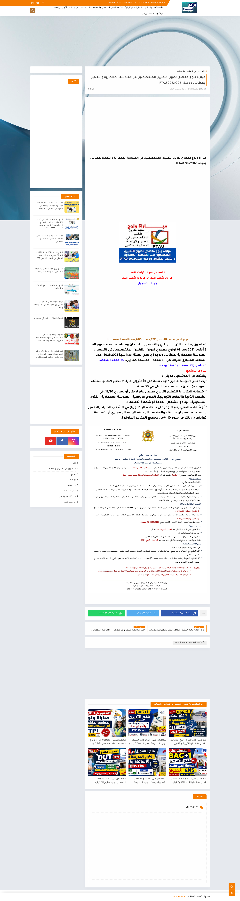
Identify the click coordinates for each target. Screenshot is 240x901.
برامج (144, 14)
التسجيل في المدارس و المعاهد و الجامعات (102, 8)
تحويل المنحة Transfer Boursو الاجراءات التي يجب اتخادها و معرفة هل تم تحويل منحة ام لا (49, 355)
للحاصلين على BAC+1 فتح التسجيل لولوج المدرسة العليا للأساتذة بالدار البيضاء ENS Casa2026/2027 (147, 742)
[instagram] (32, 3)
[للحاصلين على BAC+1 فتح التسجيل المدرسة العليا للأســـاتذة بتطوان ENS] (188, 762)
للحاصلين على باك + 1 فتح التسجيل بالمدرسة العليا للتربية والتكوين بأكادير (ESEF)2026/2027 (188, 742)
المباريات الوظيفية (134, 8)
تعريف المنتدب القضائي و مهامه (48, 319)
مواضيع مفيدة (156, 14)
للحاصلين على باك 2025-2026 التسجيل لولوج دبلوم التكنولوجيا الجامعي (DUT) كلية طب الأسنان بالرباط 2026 (109, 781)
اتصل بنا (111, 3)
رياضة (57, 8)
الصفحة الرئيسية (158, 3)
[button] (179, 613)
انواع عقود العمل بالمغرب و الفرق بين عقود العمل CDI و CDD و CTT (48, 305)
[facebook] (43, 3)
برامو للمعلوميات (179, 897)
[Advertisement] (120, 41)
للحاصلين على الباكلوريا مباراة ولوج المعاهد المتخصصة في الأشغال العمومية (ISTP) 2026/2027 (108, 742)
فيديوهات (74, 8)
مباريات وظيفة (69, 491)
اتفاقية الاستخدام (142, 3)
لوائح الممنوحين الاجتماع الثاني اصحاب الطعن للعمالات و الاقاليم (49, 239)
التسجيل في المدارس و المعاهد (191, 72)
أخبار (65, 8)
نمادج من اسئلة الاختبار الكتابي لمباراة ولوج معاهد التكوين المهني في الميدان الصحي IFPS (49, 256)
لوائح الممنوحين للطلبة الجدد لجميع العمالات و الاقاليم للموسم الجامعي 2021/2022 (50, 206)
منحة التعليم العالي (154, 8)
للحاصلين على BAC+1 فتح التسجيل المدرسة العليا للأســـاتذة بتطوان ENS (189, 781)
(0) (89, 89)
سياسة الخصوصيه (125, 3)
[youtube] (37, 3)
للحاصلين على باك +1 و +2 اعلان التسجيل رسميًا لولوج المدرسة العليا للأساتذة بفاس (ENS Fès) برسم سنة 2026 (149, 781)
